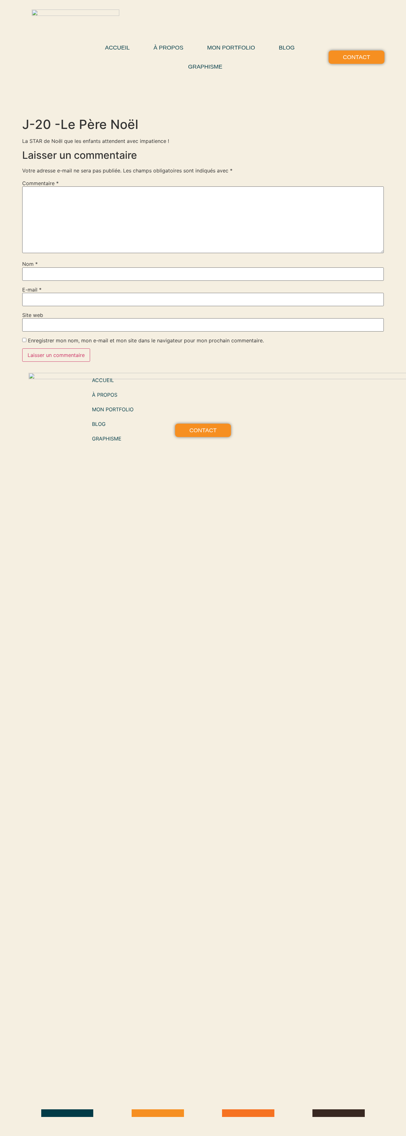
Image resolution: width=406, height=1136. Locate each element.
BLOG (287, 47)
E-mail (32, 289)
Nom (30, 263)
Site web (32, 315)
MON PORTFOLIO (231, 47)
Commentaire (40, 183)
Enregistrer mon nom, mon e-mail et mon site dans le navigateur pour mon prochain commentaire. (146, 340)
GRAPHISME (205, 67)
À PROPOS (168, 47)
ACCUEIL (117, 47)
